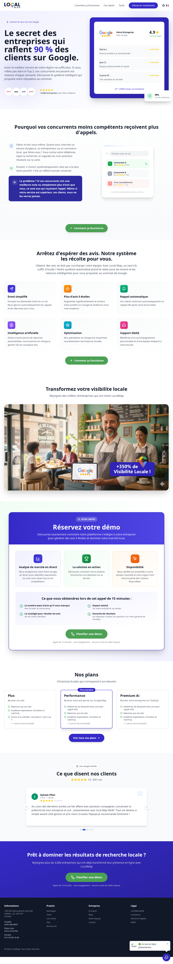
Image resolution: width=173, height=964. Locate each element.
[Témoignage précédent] (26, 807)
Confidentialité (137, 911)
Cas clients (109, 5)
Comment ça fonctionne (87, 5)
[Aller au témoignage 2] (83, 829)
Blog (91, 914)
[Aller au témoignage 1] (80, 829)
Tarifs (121, 5)
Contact (92, 922)
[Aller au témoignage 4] (90, 829)
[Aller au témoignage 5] (92, 829)
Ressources (51, 926)
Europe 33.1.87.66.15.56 (11, 936)
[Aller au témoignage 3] (86, 829)
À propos (93, 911)
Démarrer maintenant (143, 5)
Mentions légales (138, 918)
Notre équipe (95, 918)
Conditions (136, 914)
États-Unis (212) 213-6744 (11, 929)
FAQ (48, 922)
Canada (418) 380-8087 (11, 923)
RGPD (133, 922)
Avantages (51, 911)
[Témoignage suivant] (147, 807)
